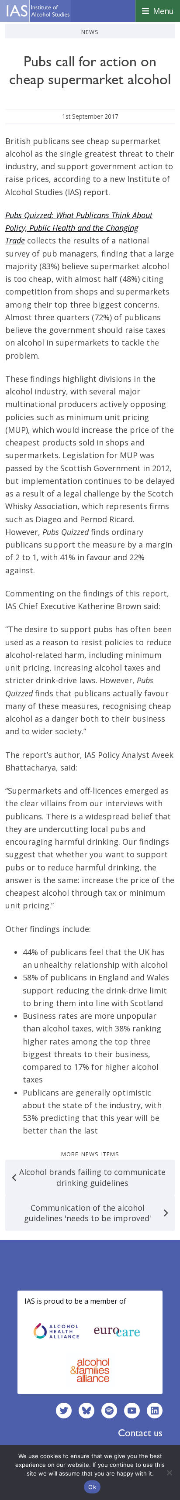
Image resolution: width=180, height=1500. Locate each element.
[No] (169, 1472)
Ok (92, 1486)
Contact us (140, 1432)
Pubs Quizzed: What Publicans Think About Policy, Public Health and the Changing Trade (78, 228)
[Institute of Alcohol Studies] (38, 11)
